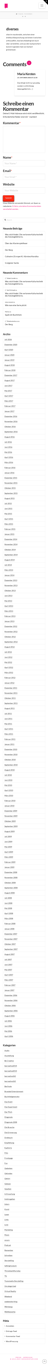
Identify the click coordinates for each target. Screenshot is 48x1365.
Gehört (7, 1178)
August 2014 (9, 560)
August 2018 (9, 365)
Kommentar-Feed (13, 1336)
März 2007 (8, 980)
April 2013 (8, 606)
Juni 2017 (8, 386)
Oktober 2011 (10, 698)
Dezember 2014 (10, 539)
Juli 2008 (8, 898)
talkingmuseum (10, 1266)
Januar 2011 (9, 744)
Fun (6, 1163)
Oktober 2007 (10, 944)
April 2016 (8, 457)
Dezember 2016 (10, 416)
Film (6, 1153)
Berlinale (8, 1086)
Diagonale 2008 (10, 1122)
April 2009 (8, 852)
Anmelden (10, 1326)
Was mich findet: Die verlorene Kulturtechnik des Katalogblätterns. (24, 235)
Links (6, 1220)
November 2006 (10, 1000)
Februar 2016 (9, 468)
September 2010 (11, 765)
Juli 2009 (8, 836)
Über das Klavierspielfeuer (16, 243)
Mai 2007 (8, 970)
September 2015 (11, 493)
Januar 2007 (9, 990)
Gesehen (7, 1189)
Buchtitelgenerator (12, 1096)
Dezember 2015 (10, 478)
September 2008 (11, 888)
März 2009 (8, 857)
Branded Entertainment (13, 1091)
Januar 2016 (9, 473)
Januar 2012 (9, 683)
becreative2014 (10, 1066)
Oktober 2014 (10, 549)
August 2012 (9, 647)
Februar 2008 (9, 923)
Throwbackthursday (12, 1271)
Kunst (6, 1209)
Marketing (8, 1230)
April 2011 (8, 729)
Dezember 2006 (10, 995)
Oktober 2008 (10, 883)
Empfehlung (9, 1143)
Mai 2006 (8, 1031)
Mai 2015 (8, 514)
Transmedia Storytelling (13, 1281)
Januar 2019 (9, 360)
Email (7, 171)
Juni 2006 (8, 1026)
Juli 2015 (8, 503)
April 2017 (8, 396)
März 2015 (8, 524)
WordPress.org (12, 1341)
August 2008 (9, 893)
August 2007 (9, 954)
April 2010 (8, 790)
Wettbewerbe (9, 1312)
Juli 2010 (8, 775)
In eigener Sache (12, 263)
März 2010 (8, 795)
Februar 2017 (9, 406)
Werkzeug (8, 1307)
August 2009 (9, 831)
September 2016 (11, 432)
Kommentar (12, 123)
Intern (6, 1204)
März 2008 (8, 918)
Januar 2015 (9, 534)
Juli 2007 (8, 959)
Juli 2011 (8, 713)
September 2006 (11, 1011)
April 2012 (8, 667)
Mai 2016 (8, 452)
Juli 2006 (8, 1021)
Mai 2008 (8, 908)
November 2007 (10, 939)
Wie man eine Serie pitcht (15, 305)
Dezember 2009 (10, 811)
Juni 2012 (8, 657)
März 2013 (8, 611)
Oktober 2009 (10, 821)
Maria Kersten (26, 74)
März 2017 (8, 401)
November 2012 (10, 631)
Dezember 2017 (10, 375)
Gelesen (7, 1184)
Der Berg (9, 250)
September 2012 (11, 642)
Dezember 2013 (10, 580)
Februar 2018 (9, 370)
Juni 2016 (8, 447)
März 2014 (8, 570)
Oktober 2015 (10, 488)
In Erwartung (9, 1194)
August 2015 (9, 498)
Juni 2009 (8, 841)
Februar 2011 (9, 739)
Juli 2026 (8, 339)
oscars (7, 1240)
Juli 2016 (8, 442)
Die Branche (9, 1127)
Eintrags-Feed (11, 1331)
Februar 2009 (9, 862)
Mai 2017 (8, 391)
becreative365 (10, 1076)
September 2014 (11, 555)
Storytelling (9, 1260)
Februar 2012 (9, 678)
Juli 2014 (8, 565)
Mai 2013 (8, 601)
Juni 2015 (8, 508)
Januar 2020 (9, 355)
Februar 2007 (9, 985)
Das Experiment (10, 1107)
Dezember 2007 (10, 934)
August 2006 (9, 1016)
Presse (19, 1357)
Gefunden (8, 1173)
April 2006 (8, 1036)
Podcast (7, 1245)
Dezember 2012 (10, 626)
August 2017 (9, 380)
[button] (42, 5)
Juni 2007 (8, 965)
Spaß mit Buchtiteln (13, 315)
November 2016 (10, 421)
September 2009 (11, 826)
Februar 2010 (9, 801)
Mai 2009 (8, 847)
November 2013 (10, 585)
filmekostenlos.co (12, 321)
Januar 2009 (9, 867)
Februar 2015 (9, 529)
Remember (8, 1250)
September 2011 (11, 703)
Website (9, 184)
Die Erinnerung (10, 1132)
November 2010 (10, 754)
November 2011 (10, 693)
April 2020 (8, 350)
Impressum (28, 1357)
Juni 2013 (8, 596)
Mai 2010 (8, 785)
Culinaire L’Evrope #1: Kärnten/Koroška (22, 256)
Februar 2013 (9, 616)
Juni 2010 (8, 780)
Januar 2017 (9, 411)
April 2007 (8, 975)
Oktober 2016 (10, 426)
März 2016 (8, 462)
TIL (5, 1276)
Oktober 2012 (10, 637)
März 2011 (8, 734)
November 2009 (10, 816)
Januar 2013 (9, 621)
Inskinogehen (9, 1199)
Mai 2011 (8, 724)
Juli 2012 (8, 652)
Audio (6, 1050)
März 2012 (8, 672)
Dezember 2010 (10, 749)
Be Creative (9, 1061)
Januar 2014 (9, 575)
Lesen (6, 1214)
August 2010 (9, 770)
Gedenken (8, 1168)
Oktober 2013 (10, 590)
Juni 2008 (8, 903)
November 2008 (10, 877)
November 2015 (10, 483)
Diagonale (8, 1117)
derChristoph (11, 290)
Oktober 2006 (10, 1005)
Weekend (8, 1296)
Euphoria (8, 1148)
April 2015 (8, 519)
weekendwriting (10, 1301)
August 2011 (9, 708)
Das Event (8, 1102)
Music (6, 1235)
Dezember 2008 (10, 872)
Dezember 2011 (10, 688)
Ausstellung (9, 1056)
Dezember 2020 (10, 344)
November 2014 (10, 544)
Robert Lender (11, 278)
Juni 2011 (8, 719)
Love (6, 1225)
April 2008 (8, 913)
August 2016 (9, 437)
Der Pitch (8, 1112)
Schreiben (8, 1255)
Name (8, 157)
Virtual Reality (10, 1291)
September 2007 (11, 949)
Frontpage (8, 1158)
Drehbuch (8, 1138)
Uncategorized (10, 1286)
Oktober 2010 (10, 759)
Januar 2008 (9, 929)
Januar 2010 (9, 806)
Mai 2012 (8, 662)
